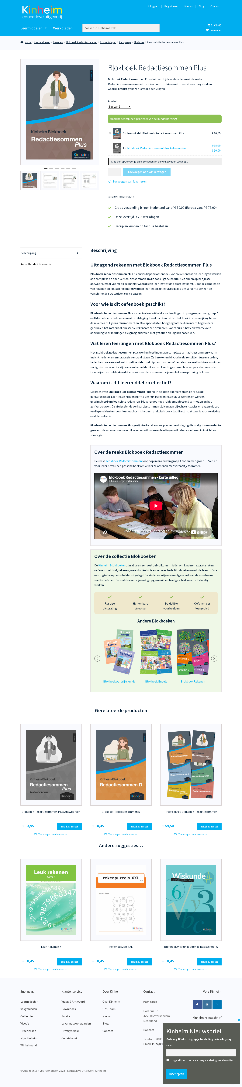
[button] (127, 181)
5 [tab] (68, 170)
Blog (201, 6)
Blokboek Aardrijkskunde (119, 681)
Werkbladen (63, 28)
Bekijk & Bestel (69, 826)
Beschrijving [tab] (28, 253)
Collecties (26, 1016)
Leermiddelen (31, 28)
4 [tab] (62, 170)
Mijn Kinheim (28, 1038)
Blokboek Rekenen (193, 681)
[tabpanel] (59, 112)
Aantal (112, 101)
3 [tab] (57, 170)
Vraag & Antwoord (73, 1001)
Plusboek (139, 42)
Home (28, 42)
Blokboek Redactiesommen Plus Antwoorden (156, 148)
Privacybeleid (70, 1031)
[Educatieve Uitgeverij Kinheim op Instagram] (207, 1004)
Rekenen (58, 42)
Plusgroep (125, 42)
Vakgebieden (28, 1009)
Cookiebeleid (69, 1038)
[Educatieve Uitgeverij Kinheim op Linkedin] (217, 1004)
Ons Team (109, 1009)
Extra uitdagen (108, 42)
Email (169, 1045)
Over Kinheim (111, 1001)
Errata (65, 1016)
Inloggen (153, 6)
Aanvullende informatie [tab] (35, 264)
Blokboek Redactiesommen (81, 42)
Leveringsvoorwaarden (76, 1023)
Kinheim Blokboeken (112, 565)
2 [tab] (51, 170)
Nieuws (189, 6)
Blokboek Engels (156, 681)
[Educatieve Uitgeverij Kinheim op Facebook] (197, 1004)
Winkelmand (28, 1045)
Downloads (68, 1009)
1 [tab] (45, 170)
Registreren (171, 6)
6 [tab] (74, 170)
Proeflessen (28, 1031)
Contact (214, 6)
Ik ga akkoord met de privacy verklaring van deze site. (202, 1060)
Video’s (24, 1023)
